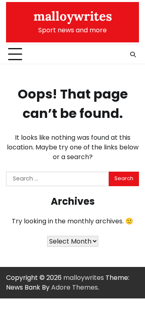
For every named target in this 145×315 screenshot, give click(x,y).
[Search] (133, 54)
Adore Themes (74, 287)
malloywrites (72, 16)
